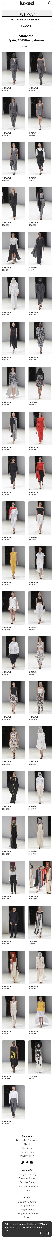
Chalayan (26, 36)
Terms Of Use (27, 1152)
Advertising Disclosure (27, 1140)
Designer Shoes (27, 1178)
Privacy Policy (27, 1156)
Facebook (31, 1162)
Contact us (27, 1148)
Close (44, 1233)
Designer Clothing (27, 1174)
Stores (27, 1190)
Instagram (22, 1162)
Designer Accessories (27, 1186)
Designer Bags (27, 1182)
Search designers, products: (50, 3)
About (27, 1144)
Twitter (27, 1162)
